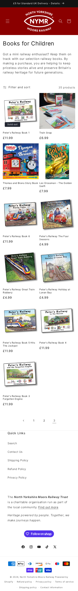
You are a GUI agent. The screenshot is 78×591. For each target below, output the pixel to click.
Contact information (51, 587)
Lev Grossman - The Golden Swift (55, 184)
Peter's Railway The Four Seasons (54, 238)
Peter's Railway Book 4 (52, 342)
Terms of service (64, 581)
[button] (7, 21)
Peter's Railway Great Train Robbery (19, 291)
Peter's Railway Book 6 (16, 236)
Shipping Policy (18, 460)
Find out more (48, 507)
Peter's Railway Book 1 (16, 132)
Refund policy (24, 581)
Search (12, 443)
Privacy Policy (17, 477)
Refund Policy (17, 469)
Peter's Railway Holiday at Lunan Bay (54, 291)
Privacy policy (43, 581)
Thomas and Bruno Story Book (20, 183)
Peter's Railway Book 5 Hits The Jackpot (19, 344)
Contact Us (15, 451)
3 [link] (54, 420)
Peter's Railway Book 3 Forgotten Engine (16, 398)
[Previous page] (24, 420)
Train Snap (45, 132)
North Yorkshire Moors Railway (37, 577)
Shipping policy (28, 587)
